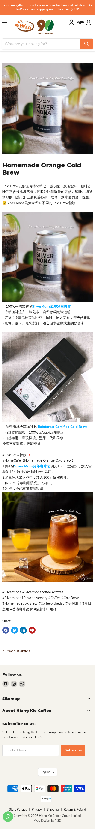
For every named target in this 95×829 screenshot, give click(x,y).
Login (79, 22)
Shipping (53, 810)
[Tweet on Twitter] (14, 630)
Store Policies (18, 810)
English (45, 772)
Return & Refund (75, 810)
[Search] (86, 44)
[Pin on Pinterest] (32, 630)
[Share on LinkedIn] (23, 630)
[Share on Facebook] (5, 630)
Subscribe (73, 750)
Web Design (42, 821)
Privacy (37, 810)
